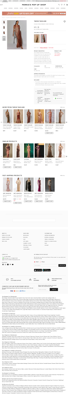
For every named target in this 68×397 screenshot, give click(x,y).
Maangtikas (41, 352)
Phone (43, 261)
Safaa (11, 309)
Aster (4, 329)
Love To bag (36, 328)
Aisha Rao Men (45, 319)
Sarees (18, 336)
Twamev (42, 316)
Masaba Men (47, 320)
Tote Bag (41, 357)
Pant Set (18, 347)
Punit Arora (4, 322)
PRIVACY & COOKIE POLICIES (50, 241)
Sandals (35, 356)
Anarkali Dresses (47, 363)
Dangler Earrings (49, 354)
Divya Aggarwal (29, 306)
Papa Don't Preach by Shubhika (15, 302)
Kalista (31, 300)
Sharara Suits (31, 363)
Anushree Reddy (37, 297)
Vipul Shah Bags (48, 330)
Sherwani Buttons (23, 344)
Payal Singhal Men (59, 320)
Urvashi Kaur (5, 311)
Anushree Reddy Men (17, 319)
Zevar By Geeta (13, 329)
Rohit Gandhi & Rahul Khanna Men (33, 322)
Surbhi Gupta (62, 308)
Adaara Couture (32, 309)
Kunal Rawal (37, 316)
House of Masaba (22, 308)
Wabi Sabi (27, 316)
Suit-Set (16, 344)
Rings (21, 352)
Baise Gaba (45, 299)
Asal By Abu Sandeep (46, 297)
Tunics (59, 336)
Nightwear (4, 339)
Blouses (9, 339)
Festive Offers (42, 339)
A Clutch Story (17, 330)
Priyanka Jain (55, 306)
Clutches (52, 356)
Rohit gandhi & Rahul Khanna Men (9, 316)
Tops (51, 336)
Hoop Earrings (5, 356)
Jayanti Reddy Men (29, 323)
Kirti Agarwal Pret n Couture (38, 376)
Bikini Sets (36, 337)
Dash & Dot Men (9, 315)
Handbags (57, 356)
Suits (27, 343)
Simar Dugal (51, 308)
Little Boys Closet (35, 374)
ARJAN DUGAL (52, 319)
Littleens (14, 376)
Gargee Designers (6, 320)
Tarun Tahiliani (40, 21)
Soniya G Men (54, 322)
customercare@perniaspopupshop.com (12, 259)
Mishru (53, 300)
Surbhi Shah (22, 306)
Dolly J (53, 297)
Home (3, 17)
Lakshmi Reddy (27, 374)
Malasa (57, 308)
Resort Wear (30, 337)
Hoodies (58, 343)
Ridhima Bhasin (5, 303)
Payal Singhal (60, 303)
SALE (24, 239)
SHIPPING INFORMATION (49, 235)
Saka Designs (20, 376)
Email (37, 261)
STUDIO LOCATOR (5, 239)
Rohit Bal (18, 303)
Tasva (3, 315)
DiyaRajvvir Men (59, 319)
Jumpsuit (11, 346)
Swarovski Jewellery (46, 353)
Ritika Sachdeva (38, 332)
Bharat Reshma (5, 318)
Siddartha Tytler (45, 303)
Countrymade (23, 315)
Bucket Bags (30, 357)
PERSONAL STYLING (27, 245)
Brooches (37, 347)
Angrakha (51, 344)
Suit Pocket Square (51, 343)
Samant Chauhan (14, 306)
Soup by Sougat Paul (7, 308)
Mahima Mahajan (47, 300)
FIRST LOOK (35, 0)
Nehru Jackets (25, 369)
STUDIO (28, 0)
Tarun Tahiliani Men (60, 318)
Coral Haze (41, 330)
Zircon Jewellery (55, 353)
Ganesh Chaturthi (42, 380)
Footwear (30, 347)
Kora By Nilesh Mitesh (50, 323)
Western (45, 346)
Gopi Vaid (14, 308)
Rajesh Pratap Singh (50, 302)
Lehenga (15, 363)
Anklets (16, 353)
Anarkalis (9, 336)
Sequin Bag (53, 357)
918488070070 (63, 0)
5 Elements (31, 330)
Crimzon (49, 332)
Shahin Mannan (57, 309)
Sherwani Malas (30, 346)
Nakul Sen (58, 300)
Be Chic (36, 330)
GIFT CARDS (25, 241)
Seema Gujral (38, 303)
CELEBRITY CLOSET (27, 243)
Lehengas (4, 336)
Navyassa (42, 374)
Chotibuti (20, 374)
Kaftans (55, 336)
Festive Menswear (12, 347)
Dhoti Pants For (59, 363)
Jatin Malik (9, 319)
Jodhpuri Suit (41, 344)
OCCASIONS (26, 247)
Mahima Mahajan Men (38, 320)
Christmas (55, 380)
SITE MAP (46, 245)
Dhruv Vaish (16, 315)
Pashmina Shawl (6, 359)
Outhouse (54, 328)
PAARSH (52, 320)
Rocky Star (15, 299)
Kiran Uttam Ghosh (38, 300)
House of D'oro (39, 329)
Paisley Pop (25, 332)
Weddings (61, 380)
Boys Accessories (14, 370)
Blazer (50, 369)
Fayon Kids (4, 374)
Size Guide (51, 47)
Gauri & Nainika (18, 300)
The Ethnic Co (55, 316)
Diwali (3, 380)
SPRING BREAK (62, 322)
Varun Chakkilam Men (40, 323)
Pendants (29, 353)
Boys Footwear (5, 370)
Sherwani (19, 343)
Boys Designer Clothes (7, 369)
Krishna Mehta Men (24, 318)
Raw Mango (5, 297)
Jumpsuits (49, 337)
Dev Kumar (17, 318)
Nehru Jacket (10, 343)
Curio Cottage (5, 328)
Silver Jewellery (31, 354)
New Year (11, 381)
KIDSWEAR (22, 0)
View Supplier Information (57, 54)
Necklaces (4, 352)
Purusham (61, 316)
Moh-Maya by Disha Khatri (20, 328)
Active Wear (24, 347)
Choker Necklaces (13, 356)
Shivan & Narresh (6, 300)
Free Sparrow (60, 374)
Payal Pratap (26, 302)
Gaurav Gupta (5, 305)
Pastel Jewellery (5, 354)
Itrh (21, 309)
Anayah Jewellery (60, 329)
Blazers (11, 344)
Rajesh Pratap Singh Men (49, 315)
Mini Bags (36, 357)
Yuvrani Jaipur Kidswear (50, 374)
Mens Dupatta (5, 346)
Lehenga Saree (15, 339)
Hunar (7, 329)
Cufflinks (37, 346)
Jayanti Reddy (25, 300)
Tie (33, 347)
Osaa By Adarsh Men (23, 299)
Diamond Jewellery (23, 354)
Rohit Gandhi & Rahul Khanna (27, 303)
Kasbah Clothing (20, 320)
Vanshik (58, 315)
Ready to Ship (35, 339)
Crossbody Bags (23, 357)
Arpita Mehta (30, 308)
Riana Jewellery (51, 329)
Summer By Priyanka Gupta (35, 299)
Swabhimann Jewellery (22, 329)
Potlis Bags (46, 356)
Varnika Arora (30, 328)
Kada (28, 356)
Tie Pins (44, 343)
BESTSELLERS (26, 235)
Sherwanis (32, 336)
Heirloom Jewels (22, 353)
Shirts (15, 343)
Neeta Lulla (42, 305)
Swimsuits (54, 337)
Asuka (32, 316)
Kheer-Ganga (48, 316)
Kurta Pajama (34, 344)
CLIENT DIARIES (26, 249)
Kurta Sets (14, 336)
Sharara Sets (47, 336)
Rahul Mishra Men (12, 322)
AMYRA (54, 330)
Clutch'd (49, 328)
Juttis (42, 356)
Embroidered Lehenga (22, 363)
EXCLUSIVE (25, 237)
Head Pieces (57, 352)
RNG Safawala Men (21, 322)
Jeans (28, 344)
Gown (41, 336)
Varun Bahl (36, 305)
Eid (18, 380)
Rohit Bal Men (21, 316)
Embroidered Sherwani (39, 369)
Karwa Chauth (5, 381)
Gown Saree (22, 339)
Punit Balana (33, 302)
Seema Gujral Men (46, 322)
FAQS (46, 243)
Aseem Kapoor (12, 311)
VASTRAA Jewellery (61, 328)
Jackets (44, 337)
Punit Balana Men (41, 318)
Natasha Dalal (11, 297)
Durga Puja (49, 380)
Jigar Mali (25, 309)
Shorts (3, 344)
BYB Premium (48, 376)
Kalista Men (13, 320)
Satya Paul (25, 297)
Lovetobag (4, 330)
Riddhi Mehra (59, 302)
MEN (10, 0)
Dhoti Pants (15, 337)
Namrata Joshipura (57, 305)
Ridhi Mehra (51, 299)
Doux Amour (10, 330)
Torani (46, 308)
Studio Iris (38, 309)
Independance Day (12, 380)
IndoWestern (50, 346)
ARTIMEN (35, 319)
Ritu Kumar (12, 303)
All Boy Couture (27, 376)
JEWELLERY (15, 0)
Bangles (25, 352)
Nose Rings (35, 352)
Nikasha (31, 305)
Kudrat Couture (28, 320)
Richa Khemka (16, 309)
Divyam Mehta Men (38, 315)
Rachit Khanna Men (27, 319)
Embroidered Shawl (14, 359)
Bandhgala (56, 344)
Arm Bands (11, 353)
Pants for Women (22, 337)
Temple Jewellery (14, 354)
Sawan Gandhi (36, 308)
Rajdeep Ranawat (41, 302)
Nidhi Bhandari (24, 330)
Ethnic (41, 346)
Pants (30, 343)
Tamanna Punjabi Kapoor (47, 309)
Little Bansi (15, 374)
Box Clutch (59, 357)
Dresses (37, 336)
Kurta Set (37, 363)
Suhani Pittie (31, 332)
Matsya (42, 308)
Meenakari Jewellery (36, 353)
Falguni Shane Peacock (7, 299)
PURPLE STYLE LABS (6, 235)
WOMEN (5, 0)
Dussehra (36, 380)
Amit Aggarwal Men (50, 318)
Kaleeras (47, 352)
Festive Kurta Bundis (59, 346)
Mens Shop (4, 347)
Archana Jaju (6, 309)
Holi (6, 380)
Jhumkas (56, 354)
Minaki (45, 329)
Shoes (31, 356)
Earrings (9, 352)
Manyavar (57, 299)
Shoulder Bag (47, 357)
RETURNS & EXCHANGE (49, 237)
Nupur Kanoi (5, 302)
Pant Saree (28, 339)
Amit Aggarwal (49, 305)
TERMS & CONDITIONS (49, 239)
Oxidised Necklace (22, 356)
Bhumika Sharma (6, 306)
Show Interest (43, 47)
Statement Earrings (40, 354)
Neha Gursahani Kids (7, 376)
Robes (62, 343)
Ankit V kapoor (30, 315)
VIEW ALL (62, 107)
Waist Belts (4, 357)
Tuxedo (46, 344)
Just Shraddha (32, 329)
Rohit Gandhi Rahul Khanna (16, 305)
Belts (39, 356)
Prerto (44, 332)
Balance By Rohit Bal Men (18, 323)
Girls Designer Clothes (7, 363)
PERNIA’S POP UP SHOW (7, 237)
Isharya (11, 328)
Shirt (54, 369)
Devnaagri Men (33, 318)
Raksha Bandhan (24, 380)
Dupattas (60, 337)
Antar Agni (30, 297)
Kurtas (24, 343)
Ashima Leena (26, 305)
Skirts (40, 337)
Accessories (16, 346)
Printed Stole (23, 359)
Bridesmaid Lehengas (7, 337)
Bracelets (17, 352)
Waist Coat (39, 343)
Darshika (12, 318)
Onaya (12, 300)
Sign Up (54, 289)
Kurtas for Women (25, 336)
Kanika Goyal (48, 306)
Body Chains (5, 353)
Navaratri (30, 380)
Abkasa (39, 319)
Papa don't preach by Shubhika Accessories (12, 332)
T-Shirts (7, 344)
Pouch (61, 356)
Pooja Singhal (19, 297)
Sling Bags (16, 357)
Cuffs (13, 352)
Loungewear (23, 346)
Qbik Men (4, 319)
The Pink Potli (43, 328)
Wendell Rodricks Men (7, 323)
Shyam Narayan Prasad (39, 306)
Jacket (46, 369)
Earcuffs (51, 352)
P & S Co (10, 374)
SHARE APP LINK (62, 265)
